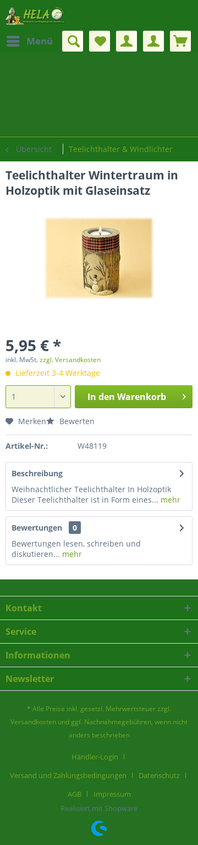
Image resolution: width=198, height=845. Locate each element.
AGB (74, 794)
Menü (39, 41)
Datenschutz (159, 775)
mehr (169, 499)
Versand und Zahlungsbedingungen (68, 775)
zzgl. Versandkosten (70, 359)
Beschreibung (37, 473)
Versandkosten (33, 721)
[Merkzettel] (100, 41)
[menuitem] (29, 41)
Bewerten (76, 421)
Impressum (112, 794)
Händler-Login (95, 757)
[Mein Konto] (127, 41)
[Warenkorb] (180, 41)
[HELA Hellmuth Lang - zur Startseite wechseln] (35, 15)
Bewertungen (37, 527)
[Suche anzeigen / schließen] (73, 41)
